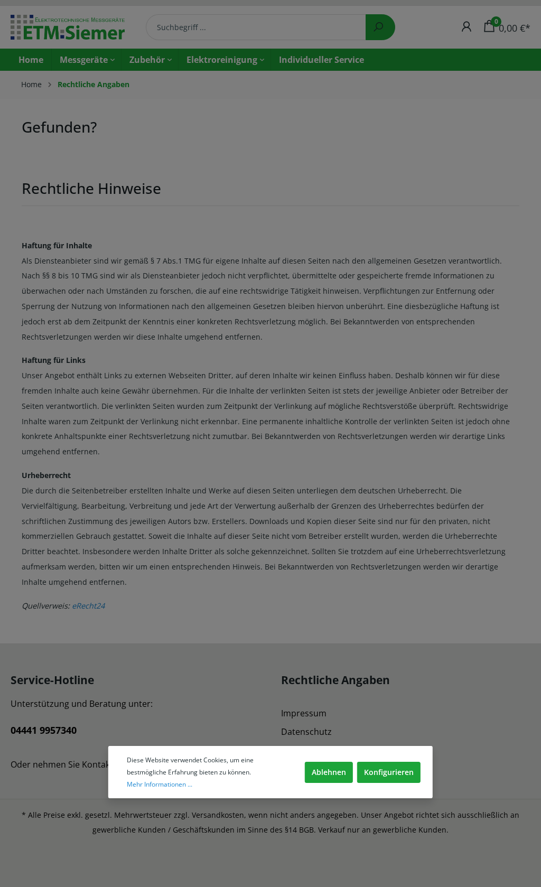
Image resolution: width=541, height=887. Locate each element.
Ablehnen (329, 772)
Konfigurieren (389, 772)
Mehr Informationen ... (159, 784)
